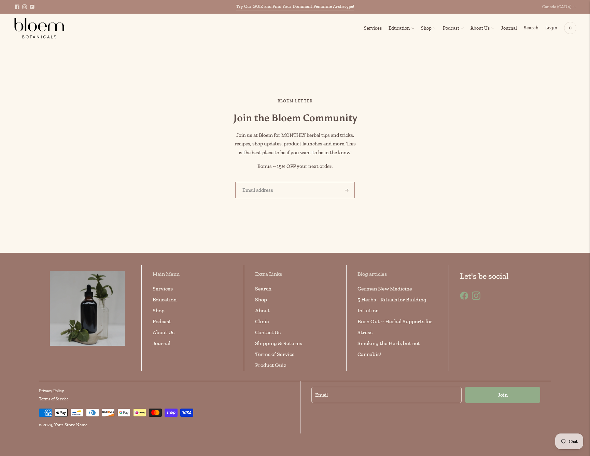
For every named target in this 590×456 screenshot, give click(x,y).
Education (399, 28)
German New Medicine (384, 288)
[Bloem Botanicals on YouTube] (32, 6)
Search (263, 288)
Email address (255, 182)
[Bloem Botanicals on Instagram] (24, 6)
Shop (426, 28)
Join (503, 394)
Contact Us (268, 332)
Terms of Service (275, 354)
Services (373, 28)
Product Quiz (270, 365)
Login (551, 28)
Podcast (451, 28)
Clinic (262, 321)
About (262, 310)
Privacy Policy (51, 390)
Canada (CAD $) (557, 6)
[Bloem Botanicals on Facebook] (17, 6)
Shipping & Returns (278, 343)
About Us (480, 28)
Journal (509, 28)
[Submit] (347, 190)
